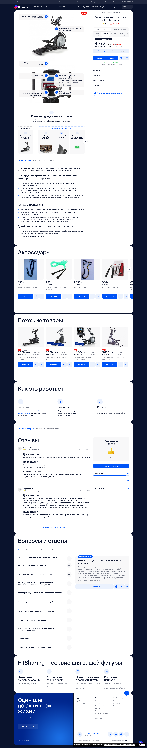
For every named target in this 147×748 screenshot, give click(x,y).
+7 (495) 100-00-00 (127, 1)
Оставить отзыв (111, 466)
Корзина (128, 6)
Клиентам (108, 1)
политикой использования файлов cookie (119, 745)
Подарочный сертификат (67, 1)
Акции (55, 1)
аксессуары (62, 7)
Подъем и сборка (101, 706)
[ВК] (115, 734)
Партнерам (81, 703)
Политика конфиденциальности (88, 740)
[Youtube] (121, 734)
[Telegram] (110, 734)
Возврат (98, 711)
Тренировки (50, 7)
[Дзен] (126, 734)
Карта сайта (99, 718)
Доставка (98, 701)
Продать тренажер (97, 1)
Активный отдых (99, 7)
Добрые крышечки (83, 701)
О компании (81, 1)
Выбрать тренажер (28, 726)
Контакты (116, 1)
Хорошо (142, 744)
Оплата (97, 703)
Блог (88, 1)
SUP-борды (74, 7)
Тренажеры (38, 7)
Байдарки (85, 7)
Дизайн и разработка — (117, 740)
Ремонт (97, 708)
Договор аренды (118, 706)
